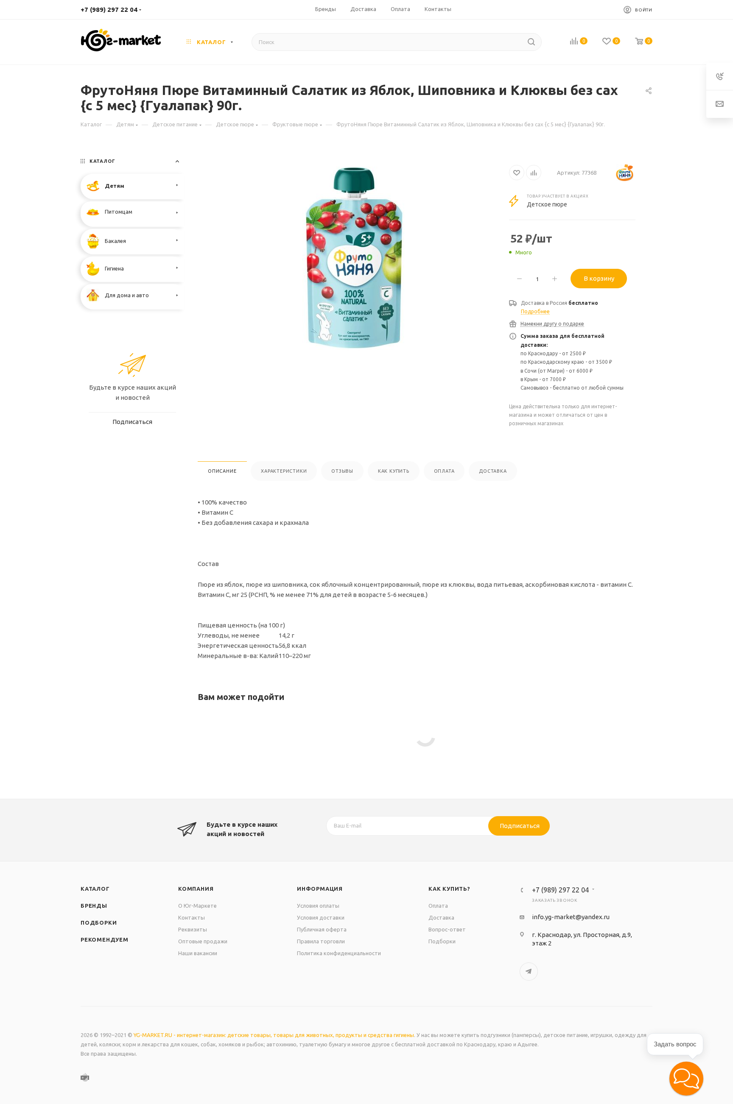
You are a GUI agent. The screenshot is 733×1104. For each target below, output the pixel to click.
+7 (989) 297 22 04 (109, 9)
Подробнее (535, 311)
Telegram (529, 971)
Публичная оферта (322, 929)
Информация (320, 889)
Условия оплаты (318, 906)
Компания (195, 889)
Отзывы (342, 471)
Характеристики (284, 471)
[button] (686, 1079)
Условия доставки (320, 917)
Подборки (99, 923)
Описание (222, 471)
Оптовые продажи (202, 941)
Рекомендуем (105, 939)
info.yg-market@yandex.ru (571, 916)
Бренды (94, 906)
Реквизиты (192, 929)
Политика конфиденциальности (339, 953)
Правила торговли (321, 941)
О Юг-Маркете (197, 906)
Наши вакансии (197, 953)
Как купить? (449, 889)
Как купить (393, 471)
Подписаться (520, 825)
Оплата (444, 471)
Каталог (95, 889)
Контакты (191, 917)
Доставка (492, 471)
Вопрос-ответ (447, 929)
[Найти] (531, 42)
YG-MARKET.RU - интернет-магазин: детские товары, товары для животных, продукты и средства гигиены (274, 1035)
